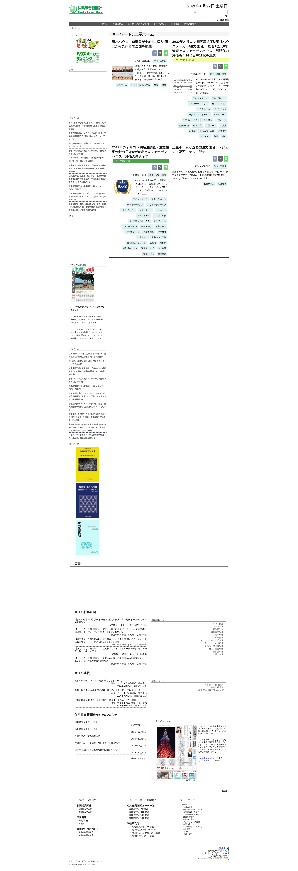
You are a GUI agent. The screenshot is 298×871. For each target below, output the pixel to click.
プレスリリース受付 (191, 822)
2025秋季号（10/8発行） (139, 818)
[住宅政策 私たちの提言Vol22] (87, 500)
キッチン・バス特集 (214, 643)
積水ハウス (144, 85)
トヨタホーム (203, 109)
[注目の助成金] (87, 44)
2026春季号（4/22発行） (139, 812)
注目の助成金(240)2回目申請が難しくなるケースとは (100, 680)
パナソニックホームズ (199, 114)
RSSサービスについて (192, 827)
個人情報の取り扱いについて (218, 851)
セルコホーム (145, 210)
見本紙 (81, 824)
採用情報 (188, 834)
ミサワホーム (220, 114)
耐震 (156, 85)
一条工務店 (206, 120)
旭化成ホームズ (206, 131)
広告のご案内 (188, 819)
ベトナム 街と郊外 (214, 685)
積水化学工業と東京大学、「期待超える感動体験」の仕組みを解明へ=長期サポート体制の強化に (87, 168)
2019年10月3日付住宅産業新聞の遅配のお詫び (97, 750)
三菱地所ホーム (132, 232)
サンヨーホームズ (135, 205)
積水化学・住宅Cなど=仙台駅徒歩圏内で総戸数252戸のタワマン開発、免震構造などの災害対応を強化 (87, 416)
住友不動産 (184, 125)
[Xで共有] (160, 53)
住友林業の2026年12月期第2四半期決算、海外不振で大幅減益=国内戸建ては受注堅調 (87, 355)
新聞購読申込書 (85, 809)
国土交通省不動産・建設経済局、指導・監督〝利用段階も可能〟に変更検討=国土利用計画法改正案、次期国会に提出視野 (87, 206)
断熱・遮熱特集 (216, 649)
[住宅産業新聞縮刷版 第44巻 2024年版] (87, 537)
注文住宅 (222, 131)
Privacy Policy (203, 859)
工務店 (223, 125)
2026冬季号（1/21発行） (139, 815)
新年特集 (219, 654)
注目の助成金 (140, 686)
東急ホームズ (147, 248)
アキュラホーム (219, 98)
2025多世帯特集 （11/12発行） (142, 836)
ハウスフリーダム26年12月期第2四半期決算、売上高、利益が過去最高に (86, 159)
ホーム (105, 24)
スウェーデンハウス (198, 103)
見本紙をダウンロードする (211, 758)
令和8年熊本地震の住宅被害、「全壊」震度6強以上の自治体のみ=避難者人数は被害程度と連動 (87, 125)
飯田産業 (162, 254)
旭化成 (192, 131)
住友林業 (197, 125)
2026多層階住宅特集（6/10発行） (143, 830)
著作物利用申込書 (86, 835)
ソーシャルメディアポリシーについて (215, 853)
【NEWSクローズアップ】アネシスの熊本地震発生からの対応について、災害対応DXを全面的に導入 (87, 196)
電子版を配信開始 (191, 814)
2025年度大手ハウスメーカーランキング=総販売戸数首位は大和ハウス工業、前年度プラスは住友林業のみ (87, 396)
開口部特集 (218, 651)
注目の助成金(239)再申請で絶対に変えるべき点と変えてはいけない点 (108, 690)
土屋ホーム (75, 28)
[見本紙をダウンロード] (176, 781)
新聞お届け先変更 (191, 812)
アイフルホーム (200, 98)
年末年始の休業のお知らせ (87, 736)
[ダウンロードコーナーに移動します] (82, 302)
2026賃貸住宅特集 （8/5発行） (142, 827)
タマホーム (161, 210)
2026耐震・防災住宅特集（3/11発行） (145, 833)
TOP (224, 791)
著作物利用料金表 (86, 832)
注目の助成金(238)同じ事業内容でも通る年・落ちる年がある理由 (105, 700)
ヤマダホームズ (190, 120)
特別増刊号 (141, 625)
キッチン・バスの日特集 (212, 640)
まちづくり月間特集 (137, 635)
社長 (133, 85)
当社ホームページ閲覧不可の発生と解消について (98, 743)
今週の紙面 (118, 24)
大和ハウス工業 (159, 237)
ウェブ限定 (218, 623)
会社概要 (175, 24)
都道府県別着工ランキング (211, 690)
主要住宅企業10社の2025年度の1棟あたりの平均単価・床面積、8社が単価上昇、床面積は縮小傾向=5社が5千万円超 (87, 427)
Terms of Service (218, 859)
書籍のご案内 (159, 24)
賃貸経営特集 (217, 632)
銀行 (224, 136)
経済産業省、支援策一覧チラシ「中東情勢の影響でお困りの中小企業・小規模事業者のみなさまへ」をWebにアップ (87, 178)
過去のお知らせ (138, 758)
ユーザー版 (131, 625)
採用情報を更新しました (86, 722)
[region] (87, 93)
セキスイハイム (219, 103)
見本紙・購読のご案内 (138, 24)
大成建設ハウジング (136, 243)
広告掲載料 (83, 821)
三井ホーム (221, 120)
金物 (164, 85)
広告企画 (219, 637)
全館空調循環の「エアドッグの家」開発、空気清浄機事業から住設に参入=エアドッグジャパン (87, 135)
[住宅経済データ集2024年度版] (87, 464)
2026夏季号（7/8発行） (139, 809)
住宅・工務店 (160, 61)
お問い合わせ (190, 24)
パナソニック (220, 109)
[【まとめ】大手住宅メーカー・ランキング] (87, 57)
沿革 (186, 832)
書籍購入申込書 (85, 812)
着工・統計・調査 (218, 74)
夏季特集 (219, 635)
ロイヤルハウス (130, 226)
